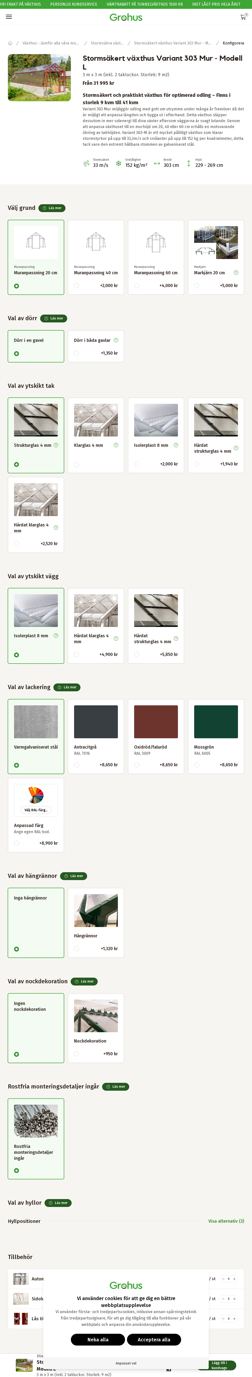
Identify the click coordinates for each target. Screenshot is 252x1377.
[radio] (16, 286)
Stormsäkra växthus (107, 43)
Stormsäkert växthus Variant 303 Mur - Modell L (173, 43)
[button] (9, 17)
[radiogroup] (126, 249)
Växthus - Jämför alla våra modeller (51, 43)
